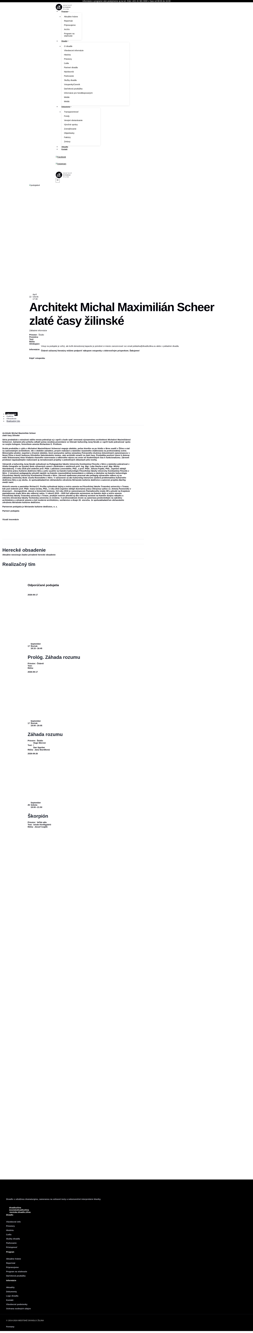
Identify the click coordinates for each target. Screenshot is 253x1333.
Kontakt (64, 149)
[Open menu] (58, 180)
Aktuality (64, 147)
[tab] (11, 414)
